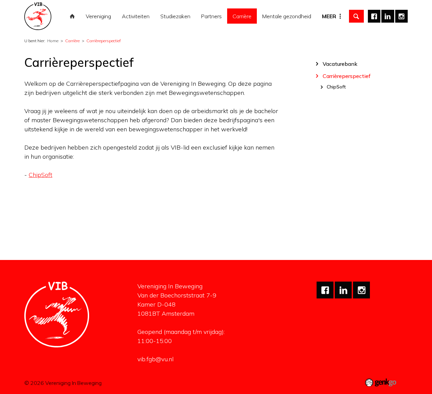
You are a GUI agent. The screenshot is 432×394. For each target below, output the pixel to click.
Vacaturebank (340, 63)
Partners (211, 16)
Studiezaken (175, 16)
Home (72, 16)
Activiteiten (136, 16)
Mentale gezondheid (286, 16)
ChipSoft (40, 175)
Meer (329, 16)
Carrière (242, 16)
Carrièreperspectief (103, 40)
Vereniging (98, 16)
